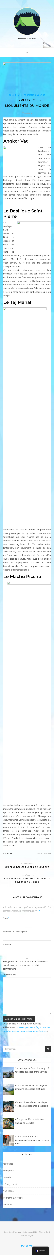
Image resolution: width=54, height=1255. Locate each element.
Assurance (8, 1163)
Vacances (7, 1204)
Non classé (8, 1190)
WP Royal (28, 1235)
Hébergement (10, 1184)
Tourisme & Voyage (34, 95)
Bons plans (15, 95)
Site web (7, 944)
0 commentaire (44, 853)
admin (9, 853)
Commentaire (9, 974)
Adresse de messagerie (16, 931)
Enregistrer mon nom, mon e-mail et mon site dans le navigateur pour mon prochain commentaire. (25, 965)
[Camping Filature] (27, 21)
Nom (6, 917)
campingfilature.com (24, 1232)
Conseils (7, 1177)
